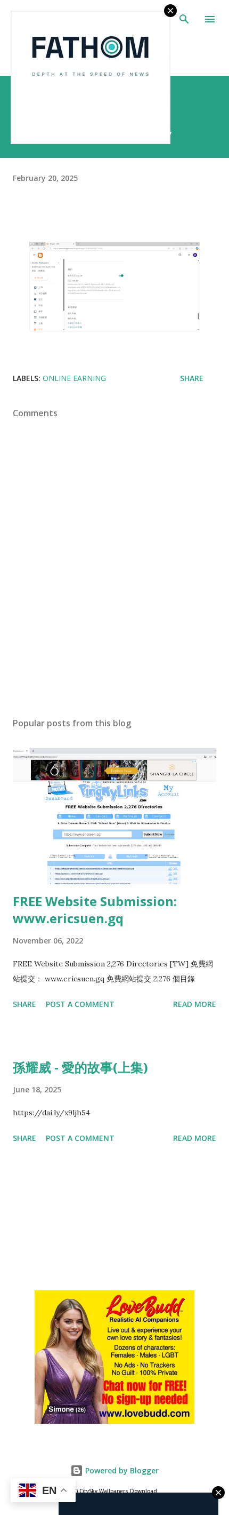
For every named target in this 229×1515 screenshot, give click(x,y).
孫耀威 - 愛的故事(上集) (80, 1067)
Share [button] (191, 378)
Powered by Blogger (121, 1470)
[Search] (184, 19)
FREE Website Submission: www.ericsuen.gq (95, 909)
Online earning (74, 378)
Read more (194, 1004)
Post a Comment (80, 1004)
